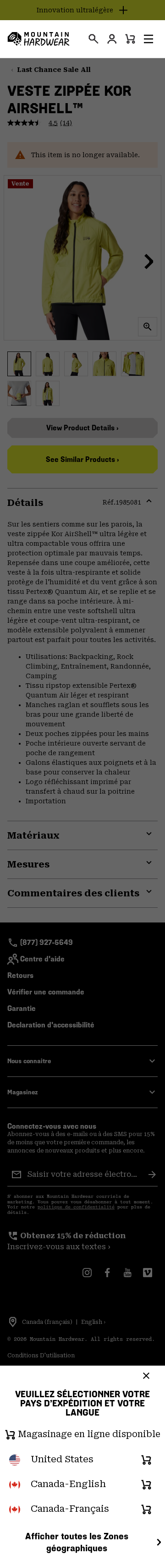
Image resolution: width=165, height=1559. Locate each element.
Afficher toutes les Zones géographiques (76, 1542)
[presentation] (93, 39)
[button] (148, 39)
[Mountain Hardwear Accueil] (38, 39)
